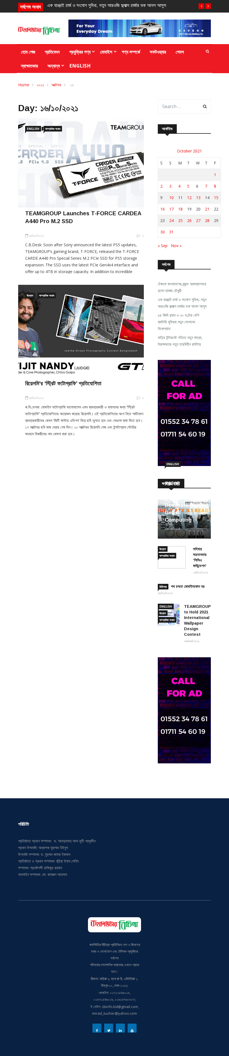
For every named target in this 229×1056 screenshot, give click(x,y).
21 (207, 209)
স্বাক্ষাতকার (29, 66)
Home (23, 84)
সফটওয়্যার (158, 52)
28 (207, 220)
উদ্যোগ (30, 295)
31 (171, 232)
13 (198, 197)
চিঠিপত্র (163, 587)
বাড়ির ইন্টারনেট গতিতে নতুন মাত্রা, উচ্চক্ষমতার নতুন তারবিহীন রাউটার (180, 341)
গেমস (180, 52)
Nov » (176, 245)
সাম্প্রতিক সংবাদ (52, 129)
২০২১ (40, 84)
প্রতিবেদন (52, 52)
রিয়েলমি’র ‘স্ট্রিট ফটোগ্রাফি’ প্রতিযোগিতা (63, 383)
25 (180, 220)
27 (198, 220)
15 (216, 197)
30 (162, 232)
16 (162, 209)
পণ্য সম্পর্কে (131, 52)
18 (180, 209)
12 (189, 197)
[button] (201, 6)
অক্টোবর (56, 84)
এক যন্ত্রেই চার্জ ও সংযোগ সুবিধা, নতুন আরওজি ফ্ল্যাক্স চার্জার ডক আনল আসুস (106, 5)
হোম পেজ (28, 52)
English (80, 66)
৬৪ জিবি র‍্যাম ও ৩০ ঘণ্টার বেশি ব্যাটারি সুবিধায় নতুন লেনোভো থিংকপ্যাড (178, 321)
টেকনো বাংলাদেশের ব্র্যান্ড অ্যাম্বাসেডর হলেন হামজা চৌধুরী (182, 287)
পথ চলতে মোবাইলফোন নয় (187, 586)
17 (171, 209)
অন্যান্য (53, 66)
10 (171, 197)
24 (171, 220)
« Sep (163, 245)
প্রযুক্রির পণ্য (79, 52)
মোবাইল (106, 52)
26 (189, 220)
